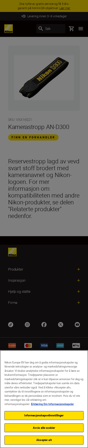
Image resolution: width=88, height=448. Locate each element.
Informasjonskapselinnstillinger (44, 415)
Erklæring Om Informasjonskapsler (52, 404)
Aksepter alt (44, 440)
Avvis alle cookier (44, 428)
